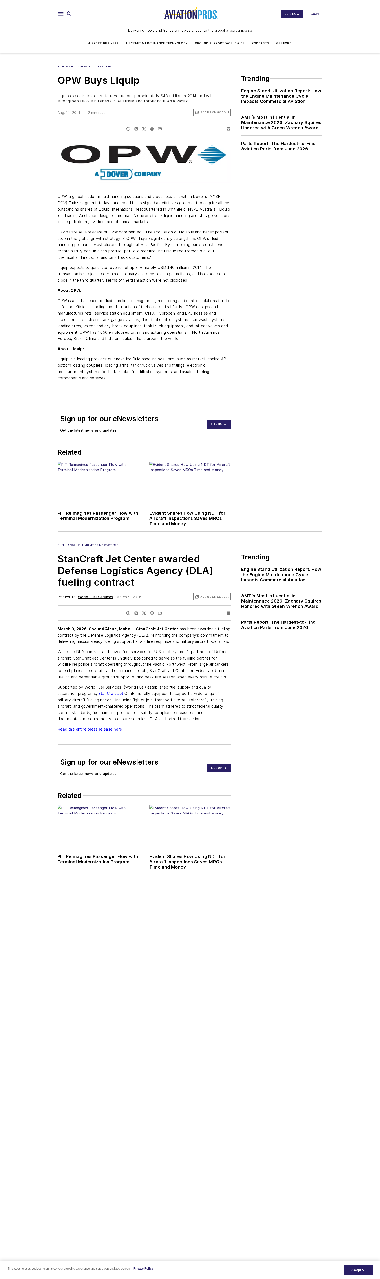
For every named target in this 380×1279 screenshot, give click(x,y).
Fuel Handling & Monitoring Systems (88, 545)
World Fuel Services (95, 597)
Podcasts (260, 43)
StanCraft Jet (110, 693)
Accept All (358, 1270)
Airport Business (103, 43)
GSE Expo (284, 43)
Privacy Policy (143, 1268)
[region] (190, 1270)
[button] (61, 14)
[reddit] (152, 129)
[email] (160, 129)
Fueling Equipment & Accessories (85, 66)
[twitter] (144, 129)
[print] (228, 129)
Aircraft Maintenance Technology (156, 43)
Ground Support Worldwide (220, 43)
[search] (69, 14)
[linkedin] (136, 129)
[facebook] (128, 129)
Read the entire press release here (90, 729)
